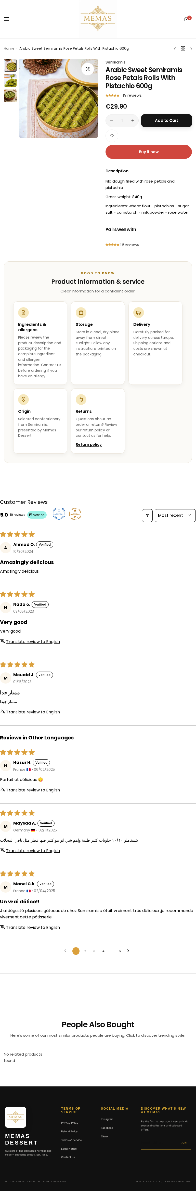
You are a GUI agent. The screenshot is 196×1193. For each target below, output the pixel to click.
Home (9, 48)
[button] (113, 95)
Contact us (68, 1157)
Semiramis (115, 62)
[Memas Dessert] (98, 19)
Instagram (107, 1119)
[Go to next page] (129, 951)
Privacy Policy (69, 1122)
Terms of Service (71, 1139)
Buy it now (149, 152)
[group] (58, 98)
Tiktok (104, 1136)
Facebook (107, 1127)
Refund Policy (69, 1131)
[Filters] (147, 515)
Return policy (89, 444)
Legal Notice (69, 1148)
